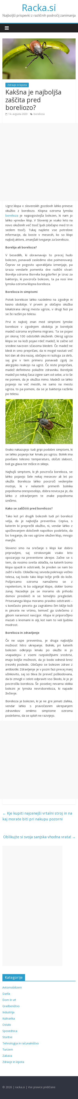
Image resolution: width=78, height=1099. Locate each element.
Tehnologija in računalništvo (20, 1043)
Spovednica (9, 1031)
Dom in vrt (9, 1000)
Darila (6, 994)
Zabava (7, 1056)
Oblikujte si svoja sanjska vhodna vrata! (39, 836)
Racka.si (39, 7)
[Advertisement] (39, 162)
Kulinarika (8, 1018)
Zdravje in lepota (17, 85)
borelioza (39, 114)
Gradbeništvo (11, 1006)
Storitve (7, 1037)
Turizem (7, 1049)
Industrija (8, 1012)
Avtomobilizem (12, 987)
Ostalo (6, 1025)
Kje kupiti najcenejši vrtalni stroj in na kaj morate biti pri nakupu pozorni (37, 816)
